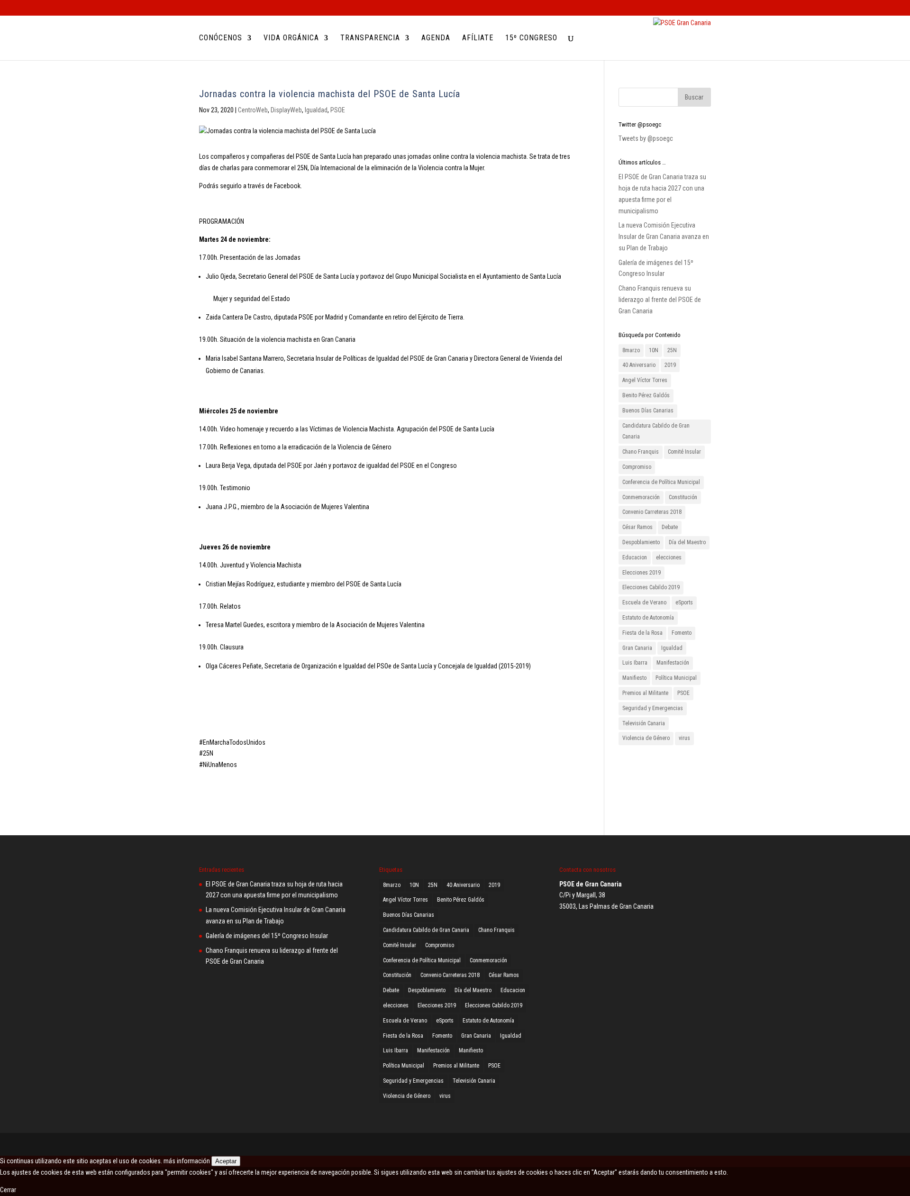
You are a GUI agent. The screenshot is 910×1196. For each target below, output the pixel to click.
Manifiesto (634, 678)
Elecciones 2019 (641, 572)
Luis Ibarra (634, 662)
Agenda (435, 38)
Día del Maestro (687, 542)
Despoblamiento (641, 542)
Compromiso (636, 467)
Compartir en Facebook (209, 785)
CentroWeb (253, 110)
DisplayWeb (286, 110)
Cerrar (8, 1190)
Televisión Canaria (643, 723)
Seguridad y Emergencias (652, 708)
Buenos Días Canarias (647, 410)
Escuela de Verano (644, 602)
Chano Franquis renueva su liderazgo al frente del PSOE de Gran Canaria (660, 299)
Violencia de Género (646, 738)
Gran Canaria (637, 648)
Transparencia (370, 38)
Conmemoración (641, 497)
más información (187, 1161)
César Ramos (637, 527)
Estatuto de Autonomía (648, 617)
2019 (670, 365)
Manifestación (672, 662)
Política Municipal (676, 678)
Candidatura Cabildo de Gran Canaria (656, 431)
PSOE (337, 110)
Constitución (683, 497)
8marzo (631, 350)
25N (672, 350)
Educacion (634, 557)
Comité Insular (684, 451)
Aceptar (226, 1161)
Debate (670, 527)
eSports (684, 602)
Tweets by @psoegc (646, 138)
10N (653, 350)
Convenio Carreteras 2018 (652, 512)
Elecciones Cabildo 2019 (651, 587)
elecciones (669, 557)
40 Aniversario (638, 365)
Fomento (682, 633)
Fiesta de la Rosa (642, 633)
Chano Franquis (640, 451)
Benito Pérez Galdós (646, 395)
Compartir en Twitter (235, 785)
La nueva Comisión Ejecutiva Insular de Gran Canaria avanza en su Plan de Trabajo (664, 236)
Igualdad (316, 110)
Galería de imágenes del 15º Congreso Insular (267, 936)
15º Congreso (531, 38)
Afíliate (477, 38)
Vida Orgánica (291, 38)
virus (684, 738)
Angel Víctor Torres (644, 380)
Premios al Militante (645, 693)
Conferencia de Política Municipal (661, 482)
